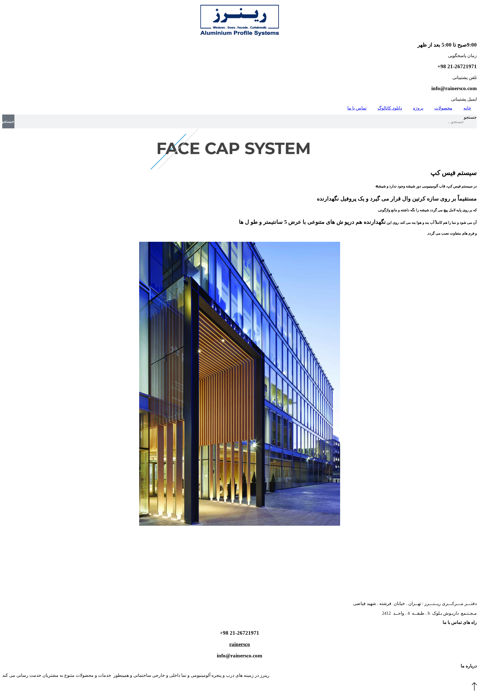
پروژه (418, 108)
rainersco (239, 644)
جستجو (470, 117)
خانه (467, 108)
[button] (474, 689)
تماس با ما (356, 108)
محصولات (443, 108)
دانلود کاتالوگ (390, 108)
